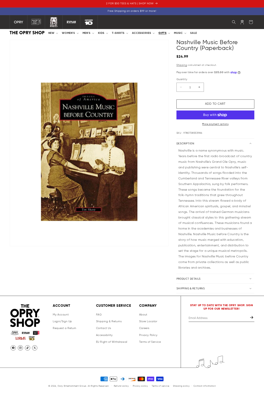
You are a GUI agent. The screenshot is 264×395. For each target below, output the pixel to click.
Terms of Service (150, 342)
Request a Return (64, 328)
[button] (53, 33)
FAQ (99, 314)
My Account (61, 314)
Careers (144, 328)
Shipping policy (181, 386)
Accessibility (104, 335)
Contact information (204, 386)
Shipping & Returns (109, 321)
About (143, 314)
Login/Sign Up (62, 321)
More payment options (215, 124)
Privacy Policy (148, 335)
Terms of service (160, 386)
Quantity (181, 79)
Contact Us (103, 328)
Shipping (181, 65)
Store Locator (148, 321)
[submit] (252, 318)
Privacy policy (140, 386)
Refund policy (121, 386)
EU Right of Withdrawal (111, 342)
